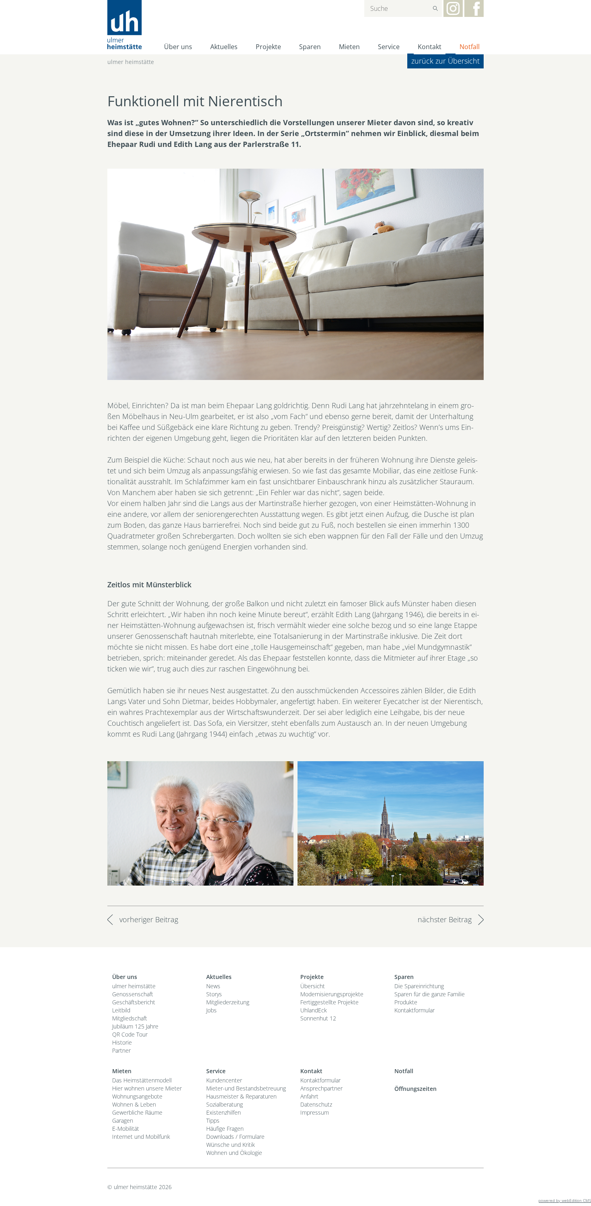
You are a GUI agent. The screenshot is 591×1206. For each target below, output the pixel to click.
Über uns (178, 46)
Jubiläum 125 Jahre (135, 1026)
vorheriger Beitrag (148, 919)
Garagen (122, 1120)
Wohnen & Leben (134, 1104)
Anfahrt (309, 1096)
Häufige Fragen (225, 1128)
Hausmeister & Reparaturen (241, 1096)
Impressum (314, 1112)
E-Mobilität (125, 1128)
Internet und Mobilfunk (141, 1136)
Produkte (405, 1002)
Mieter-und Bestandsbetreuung (246, 1088)
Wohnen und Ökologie (234, 1152)
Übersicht (312, 986)
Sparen (310, 46)
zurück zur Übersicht (445, 61)
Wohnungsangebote (137, 1096)
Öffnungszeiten (415, 1088)
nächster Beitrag (445, 919)
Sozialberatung (224, 1104)
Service (389, 46)
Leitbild (121, 1010)
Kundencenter (224, 1080)
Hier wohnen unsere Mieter (147, 1088)
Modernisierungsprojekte (331, 994)
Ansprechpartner (321, 1088)
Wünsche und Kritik (230, 1144)
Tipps (213, 1120)
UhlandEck (313, 1010)
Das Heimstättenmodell (142, 1080)
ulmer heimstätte (130, 62)
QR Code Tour (130, 1034)
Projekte (268, 46)
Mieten (349, 46)
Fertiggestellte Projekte (329, 1002)
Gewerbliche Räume (137, 1112)
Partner (121, 1050)
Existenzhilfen (223, 1112)
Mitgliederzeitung (227, 1002)
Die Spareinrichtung (419, 986)
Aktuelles (224, 46)
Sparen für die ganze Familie (429, 994)
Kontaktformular (414, 1010)
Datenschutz (316, 1104)
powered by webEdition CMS (564, 1200)
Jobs (211, 1010)
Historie (122, 1042)
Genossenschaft (132, 994)
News (213, 986)
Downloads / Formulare (235, 1136)
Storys (214, 994)
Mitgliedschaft (129, 1018)
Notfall (470, 46)
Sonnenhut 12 (318, 1018)
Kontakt (429, 46)
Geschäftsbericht (133, 1002)
